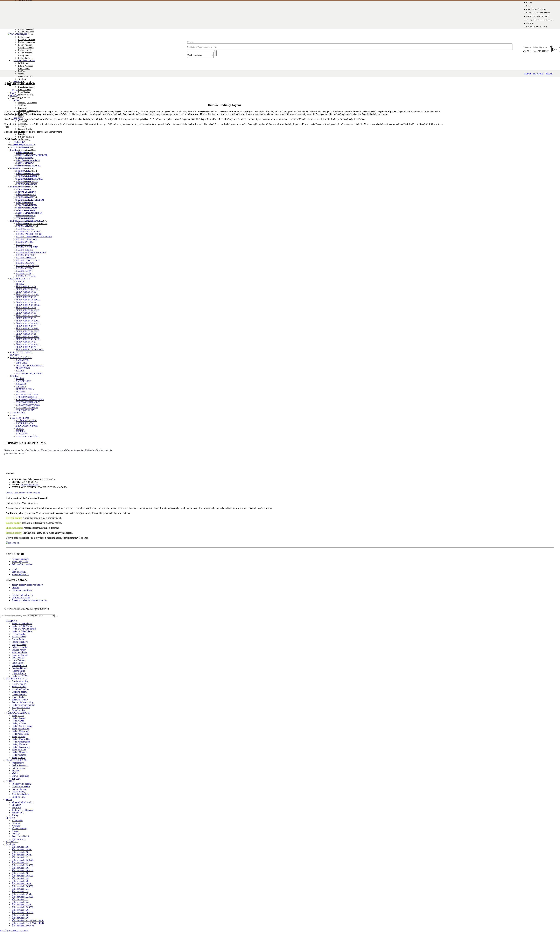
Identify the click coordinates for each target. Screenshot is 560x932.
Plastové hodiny (25, 210)
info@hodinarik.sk (29, 484)
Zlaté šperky (17, 413)
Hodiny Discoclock (26, 32)
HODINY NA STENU (16, 678)
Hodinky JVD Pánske (27, 181)
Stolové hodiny (25, 218)
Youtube (29, 492)
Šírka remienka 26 (26, 342)
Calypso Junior (19, 649)
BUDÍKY (10, 781)
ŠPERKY (14, 376)
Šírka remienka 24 (26, 334)
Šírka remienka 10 (26, 292)
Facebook (9, 492)
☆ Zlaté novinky (19, 147)
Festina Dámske (19, 636)
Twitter (16, 492)
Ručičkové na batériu (28, 166)
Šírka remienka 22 (26, 326)
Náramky (21, 384)
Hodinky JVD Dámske (27, 176)
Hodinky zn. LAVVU (26, 184)
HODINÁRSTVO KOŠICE (536, 27)
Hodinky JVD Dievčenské (29, 179)
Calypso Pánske (19, 644)
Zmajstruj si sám (19, 418)
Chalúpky (22, 105)
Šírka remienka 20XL (27, 321)
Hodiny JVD (18, 715)
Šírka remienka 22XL (27, 329)
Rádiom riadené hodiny (29, 213)
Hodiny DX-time (24, 242)
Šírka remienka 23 (20, 899)
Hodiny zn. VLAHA (26, 276)
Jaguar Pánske (18, 671)
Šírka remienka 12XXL (28, 300)
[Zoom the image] (280, 542)
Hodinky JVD (23, 171)
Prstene (20, 392)
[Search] (56, 616)
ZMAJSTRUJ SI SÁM (24, 60)
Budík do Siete (24, 97)
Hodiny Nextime (25, 53)
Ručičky (21, 71)
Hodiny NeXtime (25, 268)
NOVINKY (538, 74)
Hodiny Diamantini (26, 29)
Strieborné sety (25, 410)
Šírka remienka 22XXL (28, 331)
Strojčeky (22, 434)
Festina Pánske (18, 634)
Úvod (14, 569)
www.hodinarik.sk (20, 574)
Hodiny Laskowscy (26, 47)
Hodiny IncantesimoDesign (31, 252)
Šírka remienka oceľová (30, 350)
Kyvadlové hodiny (26, 205)
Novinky (15, 355)
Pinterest (22, 492)
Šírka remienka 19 (20, 878)
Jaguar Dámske (19, 673)
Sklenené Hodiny (25, 216)
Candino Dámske (20, 668)
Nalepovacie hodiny (27, 208)
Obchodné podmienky (22, 590)
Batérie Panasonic (25, 66)
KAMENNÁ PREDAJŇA (536, 9)
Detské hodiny (24, 189)
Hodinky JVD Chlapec (28, 174)
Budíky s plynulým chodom (31, 155)
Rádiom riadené (24, 89)
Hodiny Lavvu (18, 718)
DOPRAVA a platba (21, 597)
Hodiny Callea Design (22, 726)
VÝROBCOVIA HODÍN (18, 713)
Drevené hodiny (14, 518)
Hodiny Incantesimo (26, 42)
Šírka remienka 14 (26, 302)
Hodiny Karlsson (25, 45)
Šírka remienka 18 (26, 313)
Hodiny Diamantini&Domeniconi (34, 237)
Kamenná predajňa (20, 559)
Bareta (20, 281)
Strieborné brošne (26, 397)
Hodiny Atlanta (25, 229)
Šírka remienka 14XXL (28, 305)
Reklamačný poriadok (22, 564)
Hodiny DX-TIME (26, 34)
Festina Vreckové (20, 642)
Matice (21, 74)
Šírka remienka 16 (25, 168)
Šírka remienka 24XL (27, 336)
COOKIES (530, 23)
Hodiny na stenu (19, 187)
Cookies (15, 587)
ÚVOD (529, 2)
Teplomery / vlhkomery (29, 373)
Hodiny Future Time (26, 40)
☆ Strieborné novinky (22, 145)
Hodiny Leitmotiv (26, 258)
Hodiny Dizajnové (26, 195)
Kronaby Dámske (20, 655)
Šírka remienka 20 (26, 318)
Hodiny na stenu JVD (27, 266)
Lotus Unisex (18, 663)
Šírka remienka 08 (26, 287)
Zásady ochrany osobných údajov (540, 20)
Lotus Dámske (18, 660)
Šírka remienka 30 (20, 918)
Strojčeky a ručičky (27, 436)
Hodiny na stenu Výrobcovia (26, 221)
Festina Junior (18, 639)
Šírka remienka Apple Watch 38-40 (28, 920)
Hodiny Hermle (24, 250)
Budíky (14, 150)
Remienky (10, 844)
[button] (2, 613)
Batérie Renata (24, 68)
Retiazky (21, 134)
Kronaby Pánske (19, 652)
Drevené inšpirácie (25, 76)
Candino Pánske (19, 665)
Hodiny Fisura (24, 37)
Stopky (20, 371)
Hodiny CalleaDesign (28, 231)
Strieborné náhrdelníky (30, 400)
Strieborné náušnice (28, 405)
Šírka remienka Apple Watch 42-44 (32, 223)
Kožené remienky (20, 279)
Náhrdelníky (23, 121)
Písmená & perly (25, 129)
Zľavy (13, 415)
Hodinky (15, 168)
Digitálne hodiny (26, 192)
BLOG (528, 6)
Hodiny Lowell (24, 50)
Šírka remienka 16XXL (28, 310)
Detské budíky (24, 92)
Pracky (20, 284)
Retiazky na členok (26, 137)
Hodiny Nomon (24, 55)
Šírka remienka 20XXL (28, 323)
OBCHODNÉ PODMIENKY (537, 16)
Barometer (22, 108)
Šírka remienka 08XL (27, 150)
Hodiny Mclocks (25, 263)
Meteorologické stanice (27, 103)
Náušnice (22, 126)
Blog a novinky (19, 572)
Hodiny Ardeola (25, 226)
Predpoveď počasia (21, 358)
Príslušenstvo (23, 63)
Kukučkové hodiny (21, 352)
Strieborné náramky (28, 402)
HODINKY (11, 621)
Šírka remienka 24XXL (28, 339)
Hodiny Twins (23, 273)
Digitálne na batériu (26, 87)
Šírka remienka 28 (26, 347)
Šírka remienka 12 (26, 297)
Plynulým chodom (25, 95)
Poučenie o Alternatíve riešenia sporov (30, 600)
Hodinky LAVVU (20, 676)
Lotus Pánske (18, 657)
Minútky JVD (23, 368)
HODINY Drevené (25, 197)
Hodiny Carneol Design (29, 234)
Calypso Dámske (19, 647)
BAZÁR (527, 74)
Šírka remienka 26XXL (28, 344)
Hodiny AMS (22, 223)
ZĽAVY (549, 74)
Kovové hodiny (24, 202)
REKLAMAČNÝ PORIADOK (538, 13)
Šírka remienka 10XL (27, 294)
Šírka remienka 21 (20, 889)
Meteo (16, 100)
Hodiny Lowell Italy (28, 260)
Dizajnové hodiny (20, 681)
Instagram (36, 492)
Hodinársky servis (20, 561)
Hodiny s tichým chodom (30, 200)
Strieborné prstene (27, 407)
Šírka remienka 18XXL (28, 315)
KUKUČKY (12, 841)
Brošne (20, 379)
